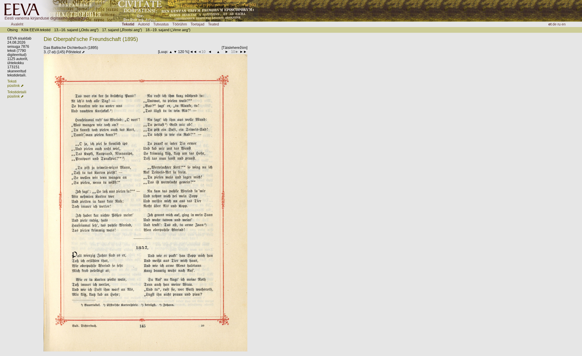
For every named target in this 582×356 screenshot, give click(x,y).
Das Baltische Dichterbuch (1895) (71, 48)
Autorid (144, 24)
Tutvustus (161, 24)
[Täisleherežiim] (234, 48)
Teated (213, 24)
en (564, 24)
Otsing (12, 30)
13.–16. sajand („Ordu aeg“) (76, 30)
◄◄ (193, 52)
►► (243, 52)
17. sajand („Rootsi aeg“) (122, 30)
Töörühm (179, 24)
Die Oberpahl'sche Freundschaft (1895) (91, 39)
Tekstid (128, 24)
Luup (163, 52)
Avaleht (17, 24)
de (554, 24)
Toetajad (197, 24)
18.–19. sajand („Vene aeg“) (168, 30)
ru (559, 24)
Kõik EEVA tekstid (35, 30)
